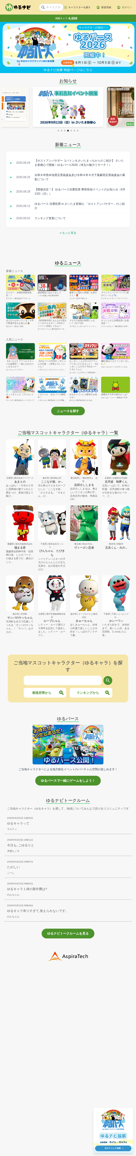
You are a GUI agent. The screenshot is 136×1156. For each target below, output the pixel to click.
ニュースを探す (68, 411)
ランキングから (88, 693)
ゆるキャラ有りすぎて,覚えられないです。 (38, 911)
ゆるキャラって (18, 823)
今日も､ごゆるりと (20, 845)
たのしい (13, 867)
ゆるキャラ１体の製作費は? (27, 889)
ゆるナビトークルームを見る (68, 933)
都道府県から (41, 693)
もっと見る (68, 232)
